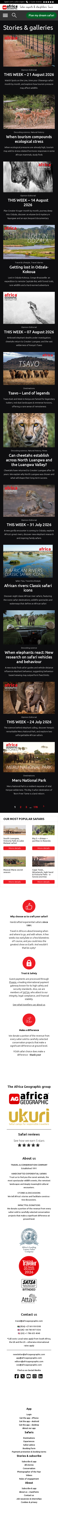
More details (15, 848)
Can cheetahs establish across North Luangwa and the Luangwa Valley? (29, 460)
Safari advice (29, 1445)
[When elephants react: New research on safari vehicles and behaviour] (29, 628)
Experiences (29, 1441)
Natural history (37, 132)
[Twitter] (23, 1376)
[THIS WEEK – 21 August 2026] (29, 51)
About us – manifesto (29, 1492)
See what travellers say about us (29, 1004)
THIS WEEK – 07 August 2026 (29, 332)
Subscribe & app (29, 1461)
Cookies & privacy (29, 1502)
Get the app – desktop (29, 1425)
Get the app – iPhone (29, 1418)
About (29, 1482)
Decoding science (22, 132)
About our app (29, 1428)
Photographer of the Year (29, 1472)
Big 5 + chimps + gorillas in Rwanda (41, 839)
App (29, 1408)
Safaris (29, 1432)
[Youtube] (29, 1376)
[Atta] (29, 1303)
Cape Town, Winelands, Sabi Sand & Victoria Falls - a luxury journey (42, 873)
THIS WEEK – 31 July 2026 (29, 525)
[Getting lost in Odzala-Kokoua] (29, 243)
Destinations (29, 388)
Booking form (29, 1448)
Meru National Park (29, 780)
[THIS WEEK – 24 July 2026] (29, 698)
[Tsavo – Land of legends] (29, 369)
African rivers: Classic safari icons (28, 588)
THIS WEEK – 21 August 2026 (29, 74)
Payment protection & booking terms (29, 1452)
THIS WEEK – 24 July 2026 (29, 722)
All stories (29, 1465)
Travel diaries (37, 262)
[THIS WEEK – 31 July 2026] (29, 501)
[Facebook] (17, 1376)
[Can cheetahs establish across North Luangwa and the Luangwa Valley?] (29, 431)
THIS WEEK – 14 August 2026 (28, 202)
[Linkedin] (41, 1376)
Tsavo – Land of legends (29, 393)
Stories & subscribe (29, 1455)
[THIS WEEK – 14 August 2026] (28, 178)
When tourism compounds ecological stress (29, 139)
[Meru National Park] (29, 758)
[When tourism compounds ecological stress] (29, 112)
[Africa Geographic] (10, 7)
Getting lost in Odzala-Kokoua (29, 269)
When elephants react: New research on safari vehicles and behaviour (29, 657)
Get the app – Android (29, 1421)
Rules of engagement (29, 1479)
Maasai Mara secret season (13, 871)
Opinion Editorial (29, 70)
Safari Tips (19, 581)
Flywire (12, 982)
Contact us (29, 1495)
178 (36, 807)
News (44, 451)
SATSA (26, 992)
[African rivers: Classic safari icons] (28, 562)
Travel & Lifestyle (22, 262)
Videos (29, 1475)
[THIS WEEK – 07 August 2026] (29, 308)
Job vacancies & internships (29, 1499)
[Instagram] (35, 1376)
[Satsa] (29, 1290)
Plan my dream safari (41, 15)
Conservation (29, 1468)
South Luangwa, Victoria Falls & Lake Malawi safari (13, 840)
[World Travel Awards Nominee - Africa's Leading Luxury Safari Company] (29, 1252)
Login (29, 1414)
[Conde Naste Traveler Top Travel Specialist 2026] (29, 1275)
